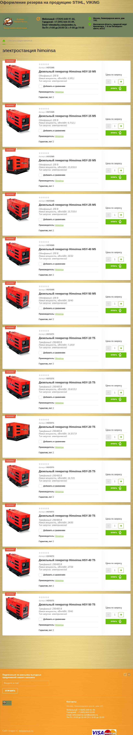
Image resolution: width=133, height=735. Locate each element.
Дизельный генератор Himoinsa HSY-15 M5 (67, 116)
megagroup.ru (26, 730)
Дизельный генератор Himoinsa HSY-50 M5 (67, 293)
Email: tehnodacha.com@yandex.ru (59, 24)
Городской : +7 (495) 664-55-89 (58, 21)
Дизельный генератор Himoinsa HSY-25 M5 (67, 204)
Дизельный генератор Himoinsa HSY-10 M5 (67, 71)
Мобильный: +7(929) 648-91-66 (58, 19)
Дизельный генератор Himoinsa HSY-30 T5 (67, 515)
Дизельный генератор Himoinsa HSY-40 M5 (67, 249)
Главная (3, 40)
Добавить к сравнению (54, 86)
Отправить (10, 691)
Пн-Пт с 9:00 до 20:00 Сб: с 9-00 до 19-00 (63, 27)
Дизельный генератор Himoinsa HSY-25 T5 (67, 471)
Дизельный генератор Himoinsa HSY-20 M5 (67, 160)
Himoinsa (59, 92)
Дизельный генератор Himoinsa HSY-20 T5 (67, 426)
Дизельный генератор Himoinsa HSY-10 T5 (67, 338)
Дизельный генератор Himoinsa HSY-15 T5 (67, 382)
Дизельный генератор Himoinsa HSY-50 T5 (67, 604)
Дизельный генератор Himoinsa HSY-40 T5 (67, 560)
